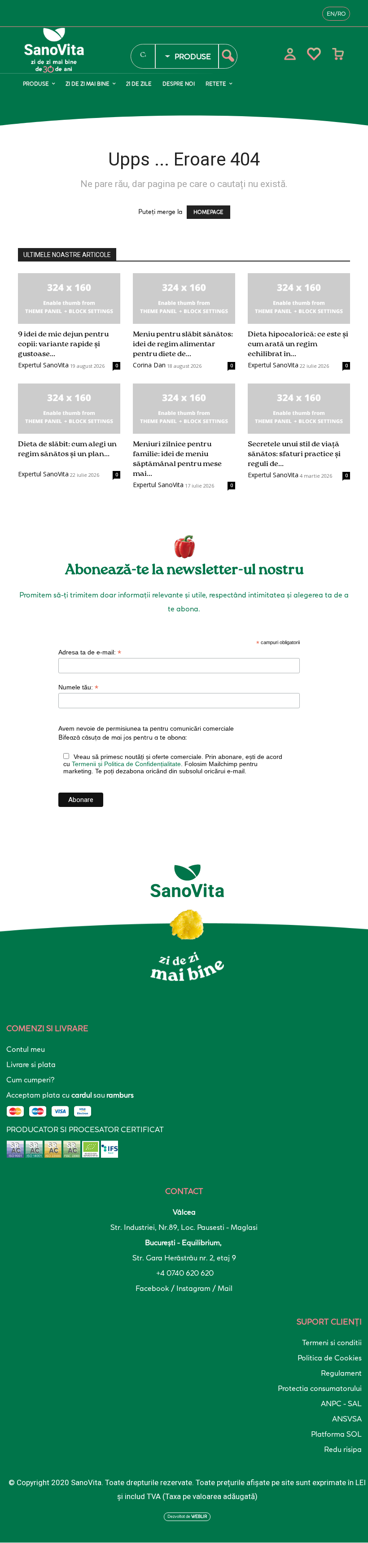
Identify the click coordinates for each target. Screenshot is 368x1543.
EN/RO (336, 13)
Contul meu (25, 1049)
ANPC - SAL (341, 1403)
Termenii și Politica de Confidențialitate (126, 763)
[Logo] (71, 50)
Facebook (153, 1288)
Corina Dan (149, 365)
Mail (225, 1288)
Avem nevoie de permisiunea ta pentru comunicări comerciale (146, 728)
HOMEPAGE (208, 212)
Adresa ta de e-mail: (89, 652)
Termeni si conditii (332, 1342)
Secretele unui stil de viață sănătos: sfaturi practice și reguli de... (294, 454)
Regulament (341, 1373)
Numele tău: (78, 687)
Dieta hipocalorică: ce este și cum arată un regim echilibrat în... (298, 344)
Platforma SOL (336, 1434)
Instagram (194, 1288)
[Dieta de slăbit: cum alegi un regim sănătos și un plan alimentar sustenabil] (69, 409)
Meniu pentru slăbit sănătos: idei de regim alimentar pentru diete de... (183, 344)
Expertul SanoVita (43, 365)
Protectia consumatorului (320, 1388)
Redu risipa (343, 1449)
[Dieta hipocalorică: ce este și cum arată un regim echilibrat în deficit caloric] (299, 298)
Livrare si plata (31, 1064)
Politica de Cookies (330, 1357)
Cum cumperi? (30, 1079)
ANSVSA (347, 1418)
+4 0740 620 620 (184, 1272)
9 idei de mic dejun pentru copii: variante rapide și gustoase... (63, 344)
